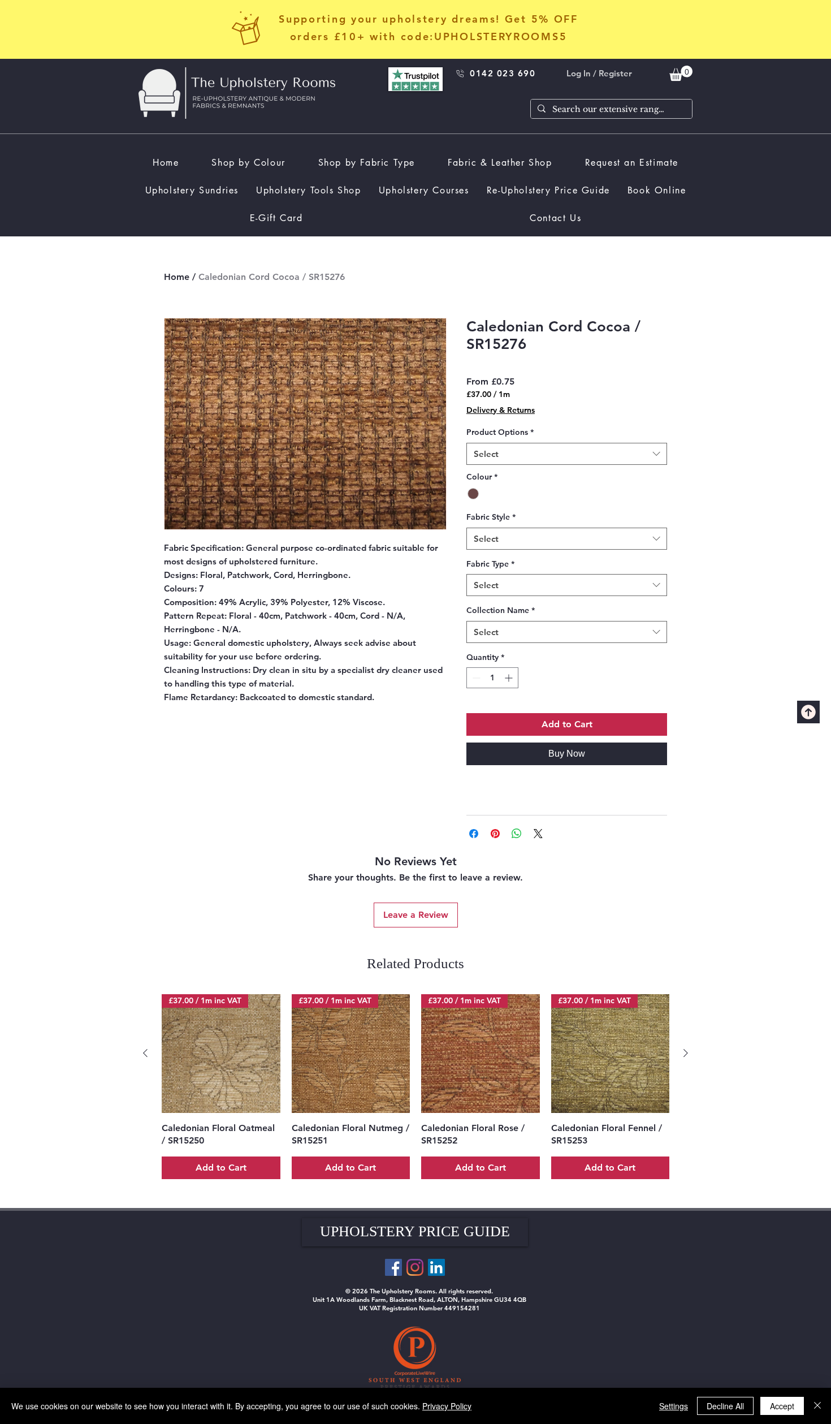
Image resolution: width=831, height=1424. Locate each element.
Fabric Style (491, 517)
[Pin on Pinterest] (495, 833)
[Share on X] (538, 833)
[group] (415, 1086)
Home (176, 276)
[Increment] (510, 678)
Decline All (725, 1406)
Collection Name (500, 610)
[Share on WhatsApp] (516, 833)
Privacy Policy (446, 1406)
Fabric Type (490, 564)
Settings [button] (673, 1406)
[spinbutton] (492, 678)
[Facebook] (393, 1267)
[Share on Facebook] (474, 833)
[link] (680, 73)
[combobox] (566, 454)
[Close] (817, 1406)
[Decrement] (475, 678)
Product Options (500, 432)
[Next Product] (685, 1053)
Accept (782, 1406)
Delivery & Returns (500, 410)
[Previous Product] (145, 1053)
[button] (415, 1232)
